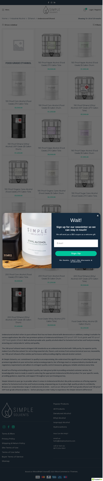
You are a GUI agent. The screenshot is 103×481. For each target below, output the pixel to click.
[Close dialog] (97, 215)
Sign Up (76, 253)
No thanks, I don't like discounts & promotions (76, 261)
